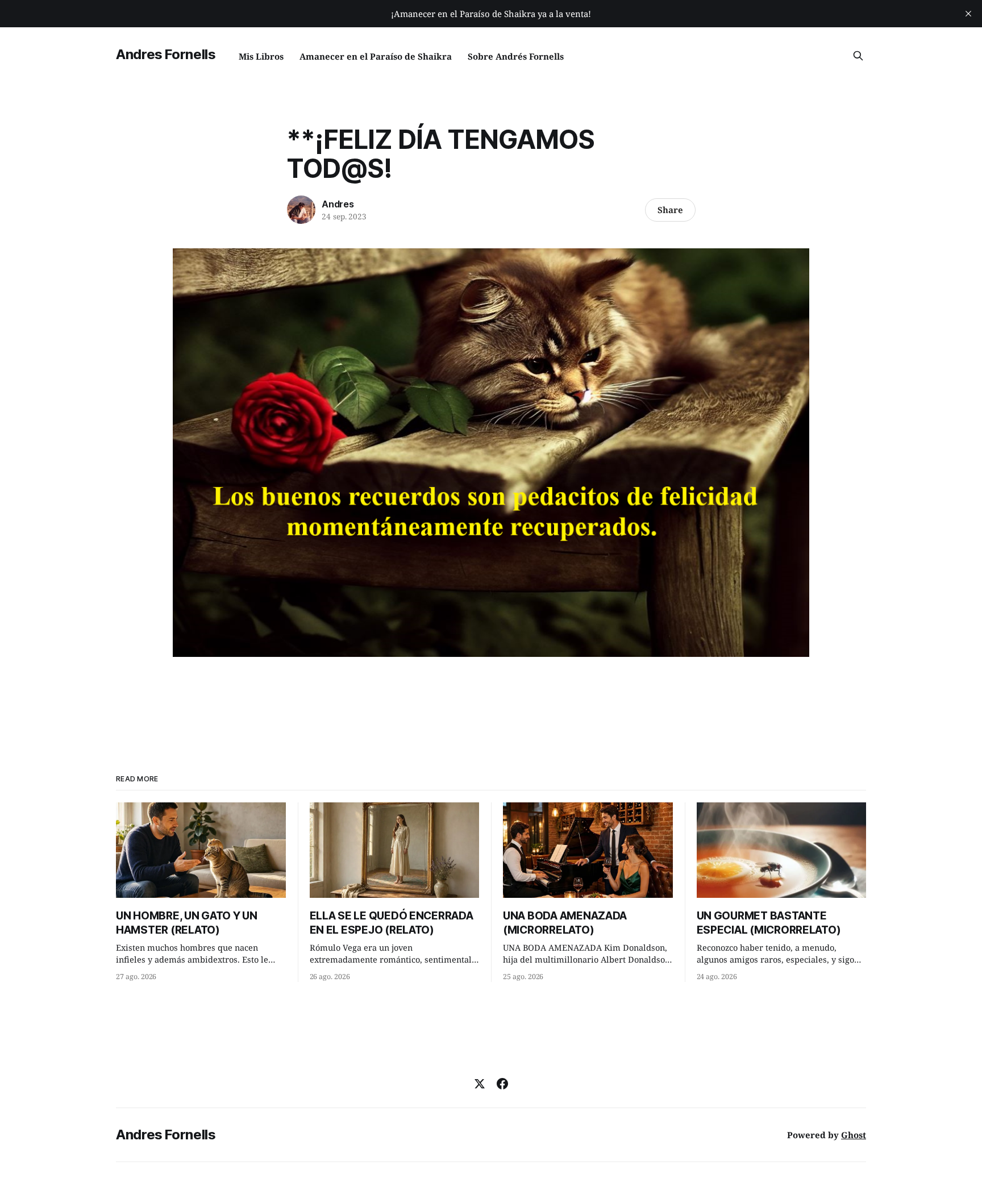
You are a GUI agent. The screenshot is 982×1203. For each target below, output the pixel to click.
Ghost (853, 1134)
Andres (338, 204)
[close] (968, 14)
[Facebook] (502, 1083)
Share (670, 209)
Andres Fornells (166, 54)
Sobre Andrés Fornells (516, 56)
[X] (479, 1083)
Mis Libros (261, 56)
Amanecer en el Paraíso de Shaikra (375, 56)
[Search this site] (858, 56)
